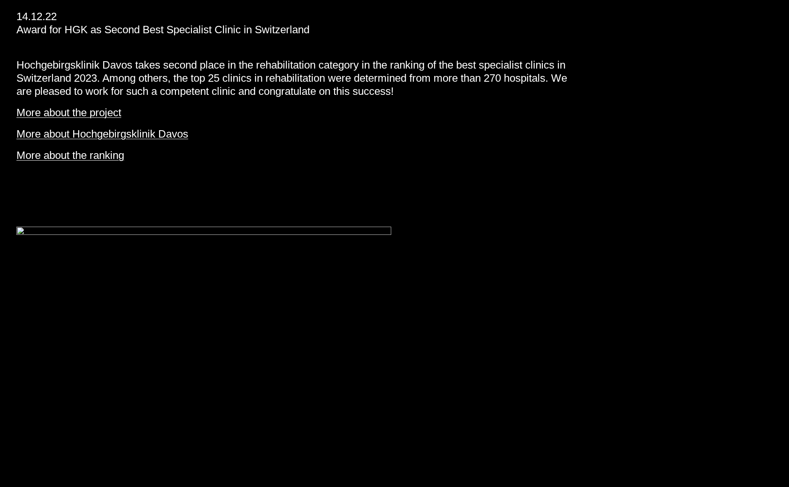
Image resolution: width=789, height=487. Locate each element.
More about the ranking (70, 155)
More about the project (68, 112)
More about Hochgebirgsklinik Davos (102, 134)
